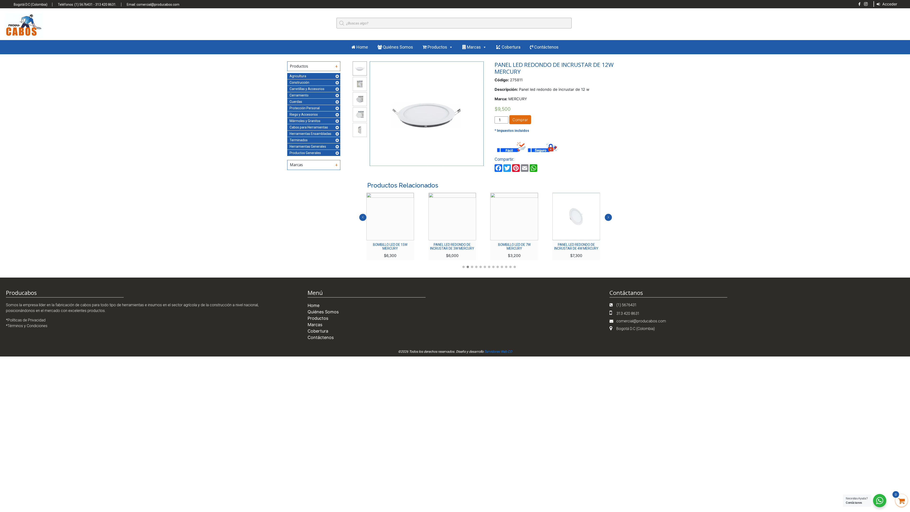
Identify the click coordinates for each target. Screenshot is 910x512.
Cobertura (511, 47)
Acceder (889, 4)
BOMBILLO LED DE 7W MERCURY (514, 246)
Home (361, 47)
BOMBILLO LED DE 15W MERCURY (390, 246)
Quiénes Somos (397, 47)
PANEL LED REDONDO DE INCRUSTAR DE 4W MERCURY (576, 246)
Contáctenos (546, 47)
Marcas (473, 47)
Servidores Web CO (498, 351)
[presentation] (362, 217)
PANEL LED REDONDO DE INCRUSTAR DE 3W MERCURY (452, 246)
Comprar (520, 119)
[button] (463, 267)
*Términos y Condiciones (26, 326)
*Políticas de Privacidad (26, 320)
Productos (437, 47)
